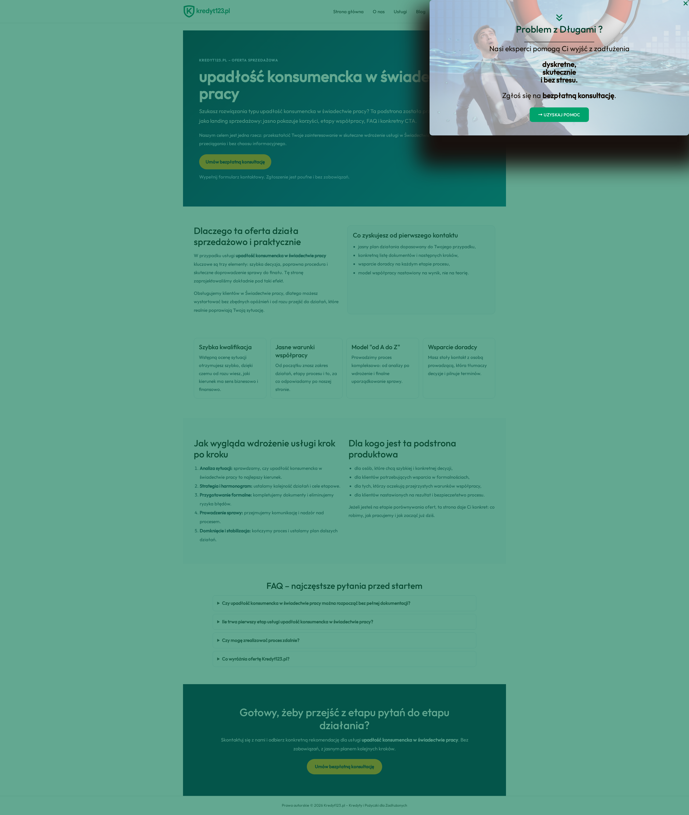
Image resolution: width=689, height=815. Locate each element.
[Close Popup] (685, 3)
